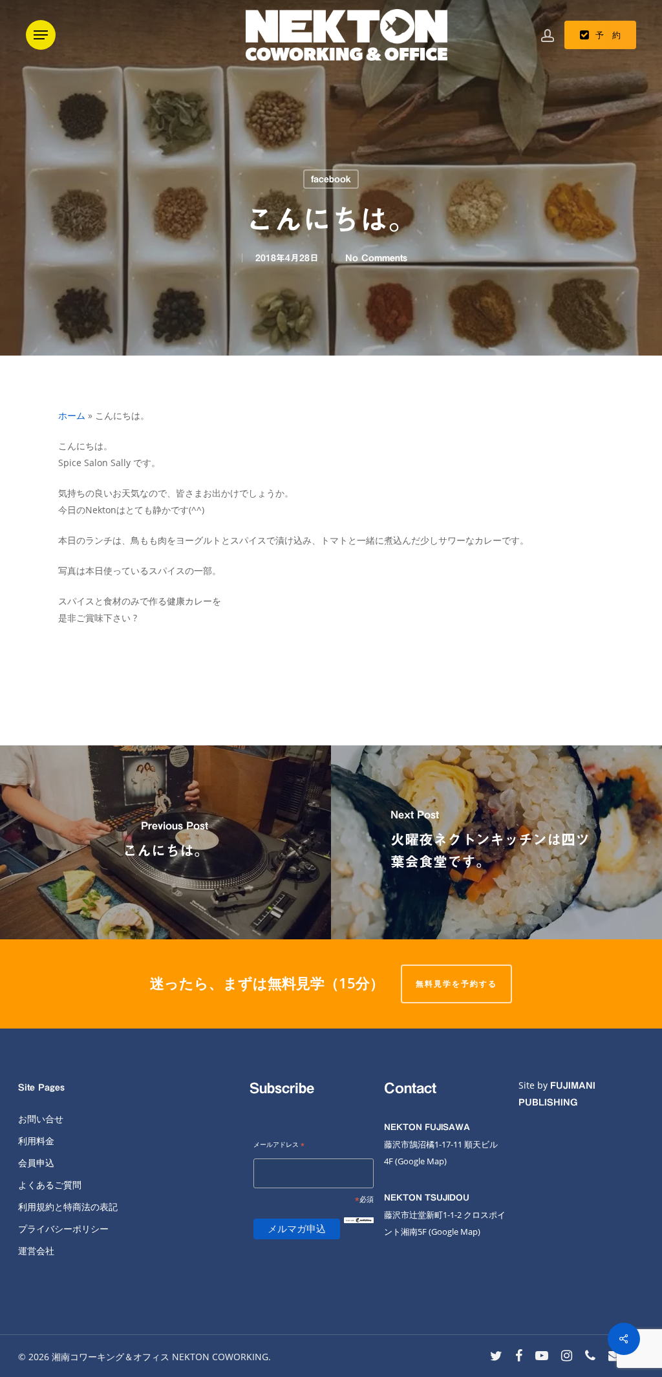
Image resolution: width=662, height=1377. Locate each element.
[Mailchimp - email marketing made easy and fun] (359, 1230)
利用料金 (36, 1141)
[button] (41, 34)
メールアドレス (278, 1145)
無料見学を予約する (456, 983)
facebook (331, 179)
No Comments (376, 257)
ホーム (71, 415)
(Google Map (419, 1161)
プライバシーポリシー (63, 1228)
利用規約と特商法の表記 (68, 1207)
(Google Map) (454, 1231)
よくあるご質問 (49, 1185)
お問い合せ (40, 1119)
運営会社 (36, 1250)
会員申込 (36, 1163)
